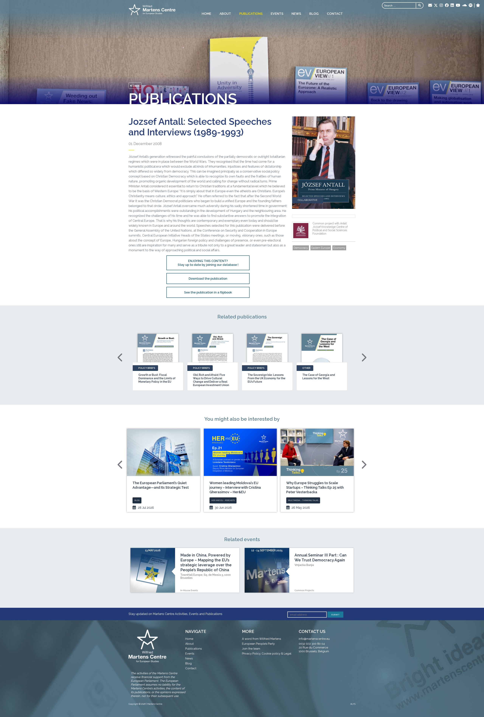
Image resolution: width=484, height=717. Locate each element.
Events (277, 14)
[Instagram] (441, 5)
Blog (314, 14)
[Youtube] (458, 5)
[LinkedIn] (452, 5)
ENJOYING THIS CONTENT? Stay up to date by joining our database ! (208, 263)
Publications (250, 14)
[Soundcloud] (464, 5)
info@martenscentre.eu (314, 639)
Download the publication (208, 278)
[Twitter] (436, 5)
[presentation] (120, 357)
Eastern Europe (320, 247)
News (296, 14)
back (136, 85)
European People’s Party (258, 643)
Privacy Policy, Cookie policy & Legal (266, 653)
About (225, 14)
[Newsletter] (430, 5)
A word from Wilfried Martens (261, 639)
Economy (339, 247)
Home (206, 14)
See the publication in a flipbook (208, 292)
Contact (335, 14)
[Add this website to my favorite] (478, 5)
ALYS (352, 704)
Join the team (251, 648)
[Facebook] (447, 5)
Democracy (301, 247)
